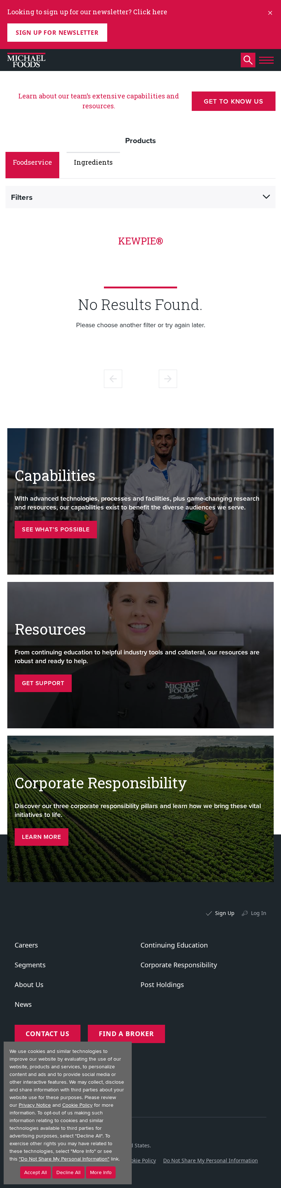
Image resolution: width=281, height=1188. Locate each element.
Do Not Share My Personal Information (210, 1160)
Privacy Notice (35, 1105)
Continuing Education (174, 945)
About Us (29, 984)
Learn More (41, 837)
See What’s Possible (56, 529)
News (23, 1004)
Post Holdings (162, 984)
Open (266, 197)
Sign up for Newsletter (57, 33)
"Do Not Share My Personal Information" (64, 1159)
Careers (26, 945)
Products (140, 140)
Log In (258, 912)
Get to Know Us (233, 101)
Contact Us (48, 1033)
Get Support (43, 683)
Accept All (35, 1172)
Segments (30, 964)
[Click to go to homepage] (26, 60)
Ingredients (93, 162)
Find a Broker (126, 1033)
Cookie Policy (140, 1160)
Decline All (68, 1172)
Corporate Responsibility (178, 964)
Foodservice (32, 162)
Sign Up (225, 912)
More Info (101, 1172)
